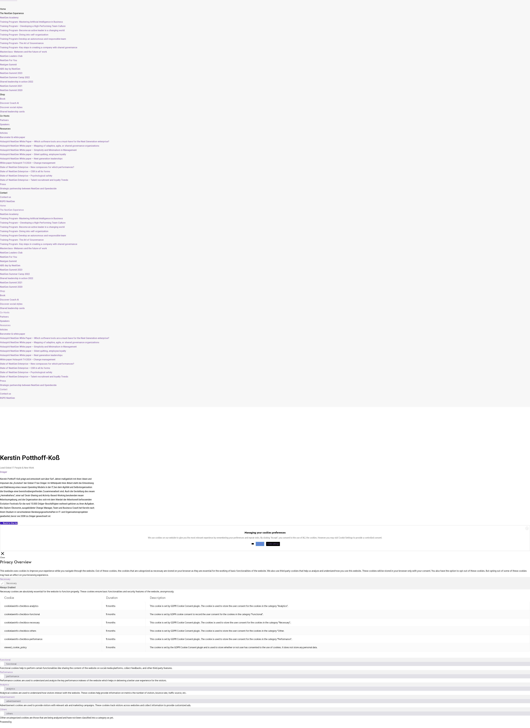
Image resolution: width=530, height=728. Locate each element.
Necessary (11, 583)
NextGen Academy (9, 17)
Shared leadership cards (12, 111)
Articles (4, 133)
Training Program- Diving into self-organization (24, 34)
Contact (3, 193)
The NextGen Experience (12, 13)
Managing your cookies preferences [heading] (265, 532)
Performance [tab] (6, 672)
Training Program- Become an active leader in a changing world (32, 30)
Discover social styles (11, 107)
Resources (5, 128)
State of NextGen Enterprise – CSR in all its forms (25, 171)
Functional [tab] (5, 659)
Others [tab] (3, 709)
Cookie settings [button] (273, 544)
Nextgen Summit (8, 64)
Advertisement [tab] (7, 697)
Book (2, 98)
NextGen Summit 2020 (11, 90)
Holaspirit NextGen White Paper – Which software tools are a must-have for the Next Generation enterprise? (54, 141)
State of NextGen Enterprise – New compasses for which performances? (37, 167)
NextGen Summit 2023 (11, 73)
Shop (2, 94)
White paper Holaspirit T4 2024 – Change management (27, 163)
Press (3, 184)
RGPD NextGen (7, 201)
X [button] (527, 528)
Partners (4, 120)
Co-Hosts (4, 116)
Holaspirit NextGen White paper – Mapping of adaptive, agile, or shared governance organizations (49, 145)
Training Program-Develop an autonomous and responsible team (33, 39)
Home (3, 9)
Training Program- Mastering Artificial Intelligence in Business (31, 22)
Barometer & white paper (12, 137)
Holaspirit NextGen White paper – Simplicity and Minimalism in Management (38, 150)
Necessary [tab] (5, 579)
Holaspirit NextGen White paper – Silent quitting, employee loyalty (33, 154)
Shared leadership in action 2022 (16, 81)
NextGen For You (8, 60)
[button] (9, 523)
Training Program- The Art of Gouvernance (21, 43)
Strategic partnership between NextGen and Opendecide (28, 188)
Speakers (5, 124)
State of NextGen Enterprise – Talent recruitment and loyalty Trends (34, 180)
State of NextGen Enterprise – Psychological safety (26, 175)
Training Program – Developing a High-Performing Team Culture (32, 26)
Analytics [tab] (4, 684)
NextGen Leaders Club (11, 56)
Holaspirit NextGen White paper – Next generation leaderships (31, 158)
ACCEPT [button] (260, 544)
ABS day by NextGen (10, 69)
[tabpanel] (265, 620)
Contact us (5, 197)
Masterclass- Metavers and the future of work (23, 51)
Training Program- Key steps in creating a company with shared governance (38, 47)
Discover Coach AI (9, 103)
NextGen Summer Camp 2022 (15, 77)
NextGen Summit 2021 (11, 86)
